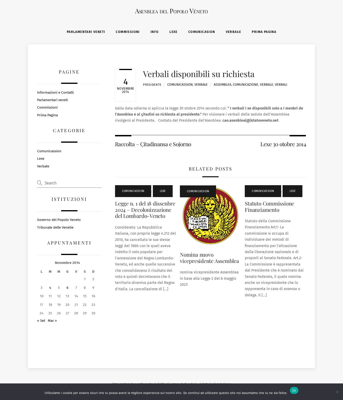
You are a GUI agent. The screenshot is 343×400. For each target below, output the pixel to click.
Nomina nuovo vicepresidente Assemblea (209, 257)
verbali (281, 85)
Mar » (52, 321)
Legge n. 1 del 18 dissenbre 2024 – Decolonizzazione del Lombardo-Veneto (145, 209)
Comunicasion (201, 32)
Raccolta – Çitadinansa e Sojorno (153, 144)
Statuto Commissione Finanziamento (269, 206)
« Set (41, 321)
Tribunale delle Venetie (55, 227)
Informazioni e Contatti (55, 92)
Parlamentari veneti (86, 32)
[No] (337, 391)
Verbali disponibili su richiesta (199, 73)
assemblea (222, 85)
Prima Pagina (264, 32)
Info (154, 32)
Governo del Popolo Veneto (59, 220)
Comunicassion (180, 85)
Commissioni (128, 32)
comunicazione (245, 85)
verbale (266, 85)
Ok (294, 390)
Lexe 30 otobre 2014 (283, 144)
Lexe (173, 32)
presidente (152, 84)
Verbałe (233, 32)
